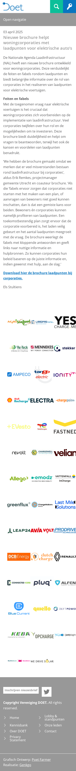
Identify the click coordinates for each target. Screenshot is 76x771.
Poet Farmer (41, 759)
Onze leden (53, 725)
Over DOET (18, 731)
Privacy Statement (18, 738)
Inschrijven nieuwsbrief (21, 690)
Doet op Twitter (46, 692)
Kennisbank (19, 725)
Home (14, 718)
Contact (51, 731)
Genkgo (25, 765)
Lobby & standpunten (54, 717)
